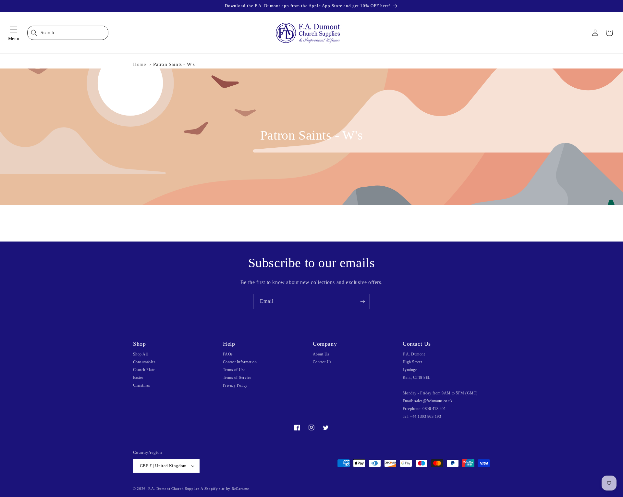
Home (139, 64)
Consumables (144, 362)
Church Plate (144, 369)
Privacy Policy (235, 385)
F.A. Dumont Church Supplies (174, 489)
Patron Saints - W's (174, 64)
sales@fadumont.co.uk (433, 401)
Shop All (140, 354)
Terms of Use (234, 369)
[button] (13, 33)
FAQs (228, 354)
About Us (321, 354)
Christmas (141, 385)
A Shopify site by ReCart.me (225, 489)
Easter (138, 377)
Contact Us (322, 362)
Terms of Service (237, 377)
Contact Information (240, 362)
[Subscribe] (362, 301)
